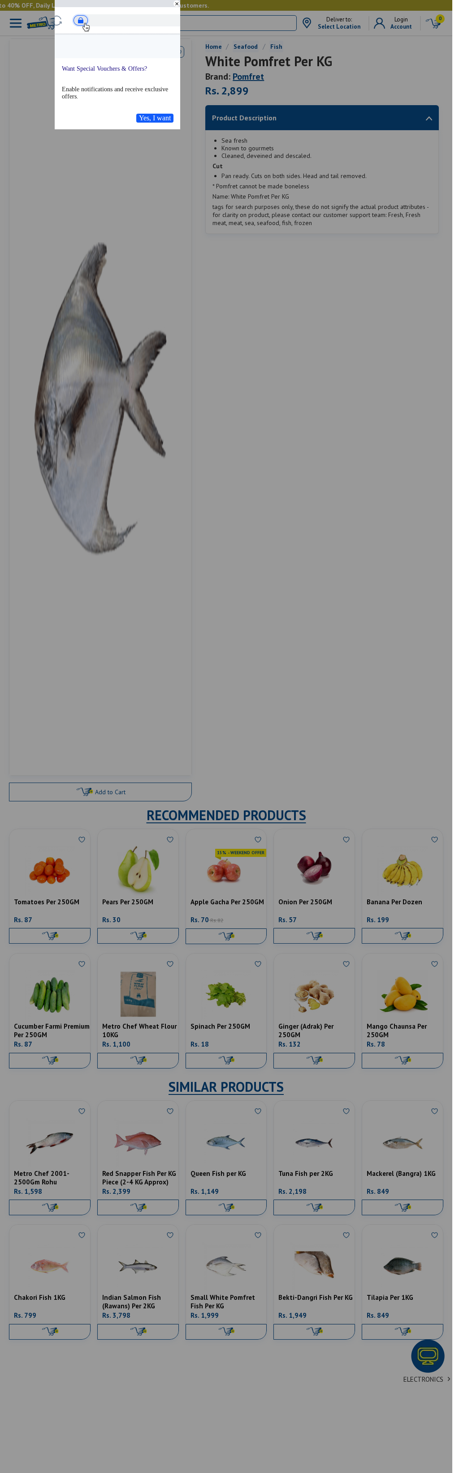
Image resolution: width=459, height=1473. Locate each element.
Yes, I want (155, 118)
